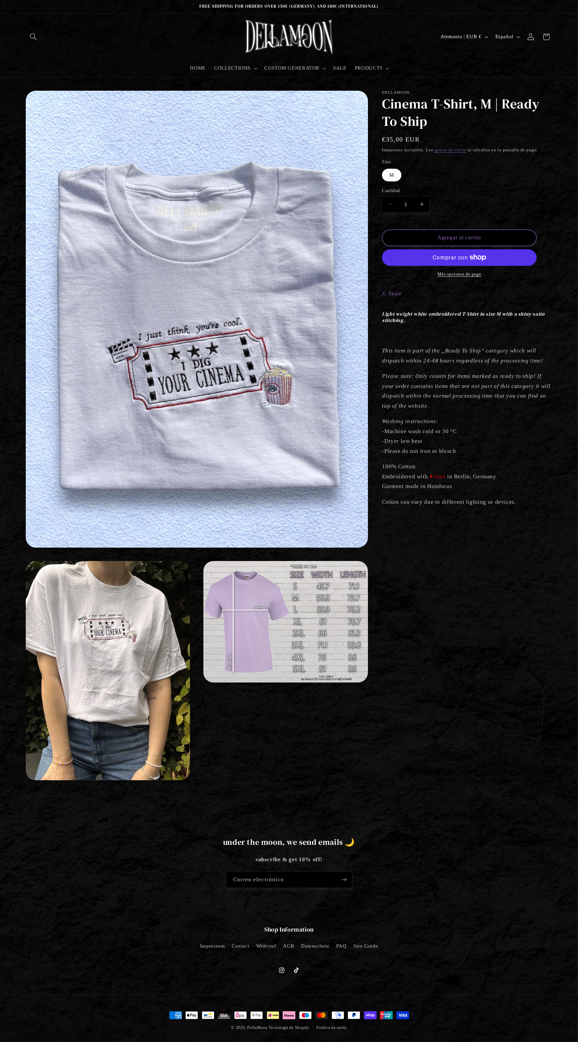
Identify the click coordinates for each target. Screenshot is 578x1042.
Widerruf (266, 946)
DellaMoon (257, 1028)
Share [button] (395, 293)
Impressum (212, 946)
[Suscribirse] (344, 879)
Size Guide (365, 946)
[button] (33, 37)
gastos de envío (450, 149)
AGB (288, 946)
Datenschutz (315, 946)
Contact (240, 946)
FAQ (341, 946)
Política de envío (331, 1028)
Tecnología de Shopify (289, 1028)
